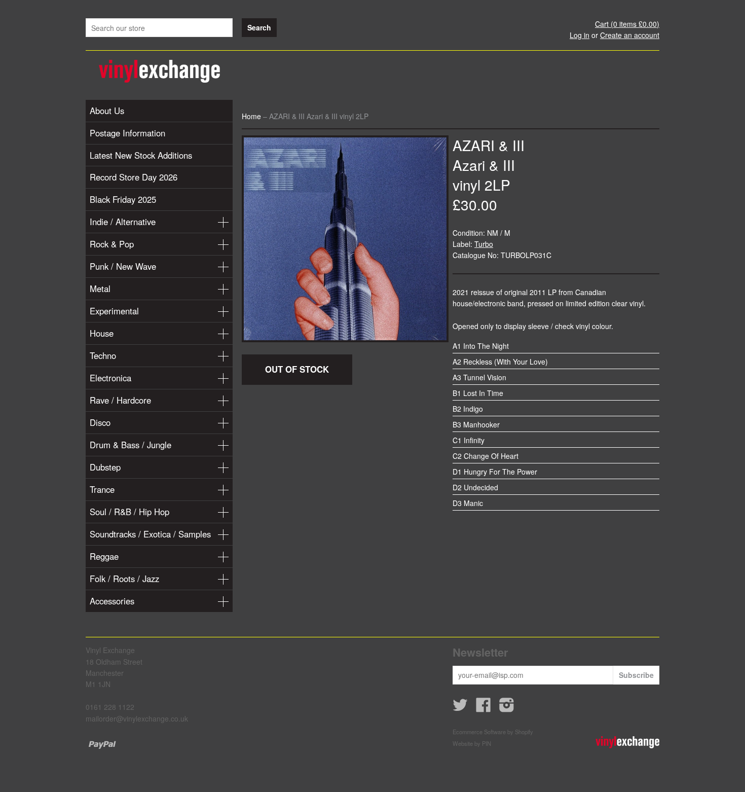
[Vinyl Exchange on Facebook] (483, 708)
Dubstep (105, 467)
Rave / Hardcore (120, 400)
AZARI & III (489, 145)
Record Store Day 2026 (133, 177)
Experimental (114, 311)
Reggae (104, 556)
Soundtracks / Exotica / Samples (150, 534)
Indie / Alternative (123, 221)
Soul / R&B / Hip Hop (129, 512)
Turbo (483, 244)
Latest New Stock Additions (141, 155)
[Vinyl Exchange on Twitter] (460, 708)
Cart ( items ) (627, 24)
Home (251, 116)
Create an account (629, 35)
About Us (107, 110)
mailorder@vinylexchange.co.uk (137, 718)
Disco (100, 422)
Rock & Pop (112, 244)
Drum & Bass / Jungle (130, 445)
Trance (102, 489)
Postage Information (127, 133)
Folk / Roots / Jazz (124, 578)
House (102, 333)
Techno (103, 355)
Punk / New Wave (123, 266)
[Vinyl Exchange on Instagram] (506, 708)
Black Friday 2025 (123, 199)
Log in (579, 35)
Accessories (112, 601)
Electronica (110, 378)
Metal (100, 288)
